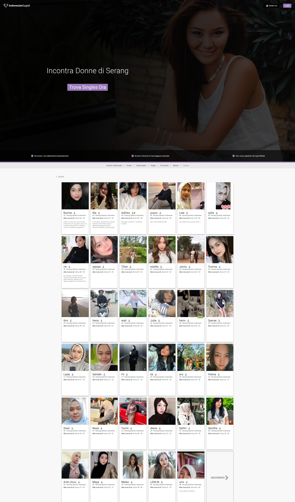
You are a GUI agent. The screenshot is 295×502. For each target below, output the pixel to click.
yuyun (154, 212)
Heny (95, 320)
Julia (153, 320)
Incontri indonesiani (114, 165)
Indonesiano (141, 165)
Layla (66, 374)
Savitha (212, 428)
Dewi (66, 428)
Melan (125, 482)
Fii (122, 374)
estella (154, 266)
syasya (96, 266)
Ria (94, 212)
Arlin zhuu (69, 482)
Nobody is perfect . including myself (131, 223)
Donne (129, 165)
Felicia (212, 374)
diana (153, 428)
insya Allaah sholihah (187, 491)
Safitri (183, 428)
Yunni (124, 428)
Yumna (212, 266)
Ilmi (65, 320)
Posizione (164, 165)
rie (65, 266)
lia (151, 374)
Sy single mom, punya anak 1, (190, 222)
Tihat (124, 266)
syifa (211, 212)
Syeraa (212, 320)
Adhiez (125, 212)
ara (181, 374)
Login (287, 6)
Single (153, 165)
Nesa (95, 428)
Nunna (67, 212)
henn (182, 320)
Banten (175, 165)
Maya (95, 482)
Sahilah (97, 374)
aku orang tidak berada (158, 222)
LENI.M (154, 482)
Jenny (183, 266)
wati (124, 320)
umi (181, 482)
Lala (181, 212)
